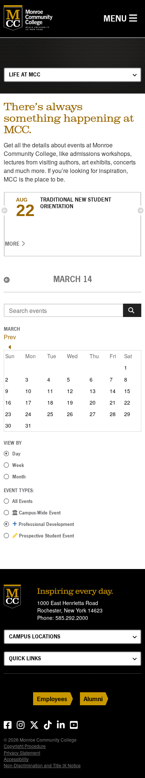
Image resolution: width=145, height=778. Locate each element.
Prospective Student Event (45, 536)
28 (113, 414)
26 (70, 414)
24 (28, 414)
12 (70, 391)
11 (50, 391)
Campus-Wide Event (39, 513)
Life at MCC (25, 74)
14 (113, 391)
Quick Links (25, 658)
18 (50, 402)
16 (8, 402)
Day (16, 454)
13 (93, 391)
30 (8, 425)
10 (28, 391)
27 (93, 414)
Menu (122, 18)
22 (127, 402)
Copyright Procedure (25, 746)
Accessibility (16, 759)
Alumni (93, 699)
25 (50, 414)
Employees (52, 699)
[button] (4, 210)
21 (113, 402)
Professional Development (45, 524)
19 (70, 402)
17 (28, 402)
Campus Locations (34, 636)
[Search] (132, 310)
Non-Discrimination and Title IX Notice (42, 765)
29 (127, 414)
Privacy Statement (22, 752)
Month (19, 477)
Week (18, 465)
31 (28, 425)
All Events (22, 501)
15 (127, 391)
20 (93, 402)
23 (8, 414)
